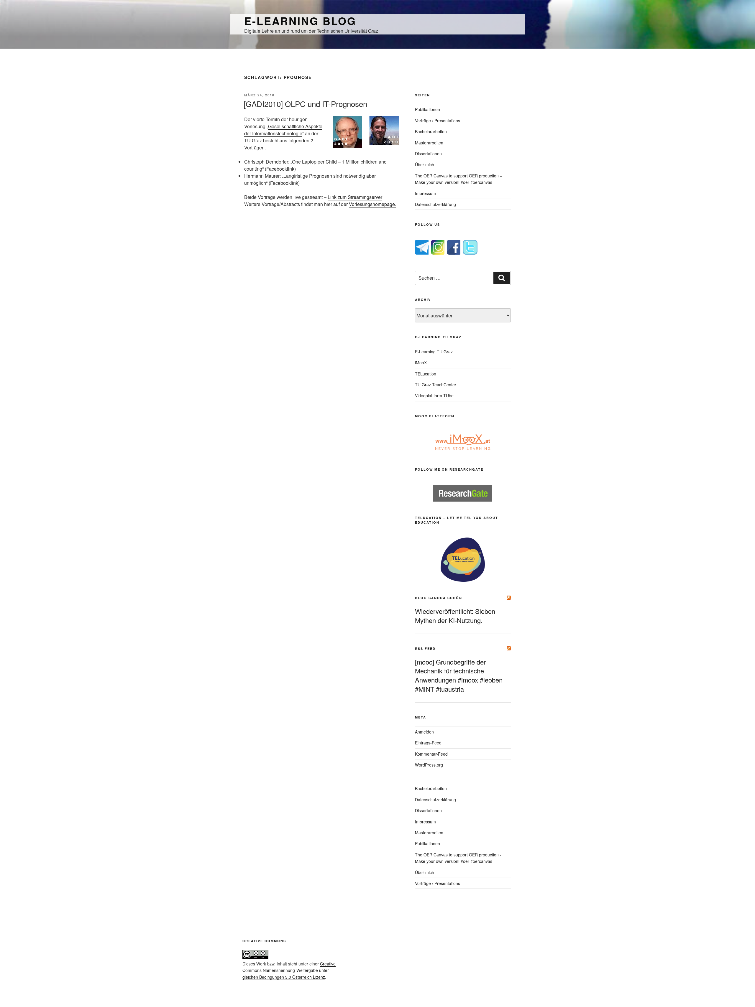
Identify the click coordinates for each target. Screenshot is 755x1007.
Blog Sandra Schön (438, 598)
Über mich (424, 164)
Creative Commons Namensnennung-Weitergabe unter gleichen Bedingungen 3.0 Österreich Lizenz (289, 970)
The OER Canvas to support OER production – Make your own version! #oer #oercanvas (458, 179)
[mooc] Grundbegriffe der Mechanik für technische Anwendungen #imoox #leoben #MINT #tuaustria (459, 675)
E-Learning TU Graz (434, 352)
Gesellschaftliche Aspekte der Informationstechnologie (283, 130)
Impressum (425, 193)
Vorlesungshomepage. (372, 204)
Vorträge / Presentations (437, 120)
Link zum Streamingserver (355, 197)
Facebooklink (280, 168)
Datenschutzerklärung (435, 204)
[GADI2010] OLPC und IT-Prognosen (305, 103)
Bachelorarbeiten (431, 131)
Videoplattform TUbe (434, 395)
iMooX (421, 362)
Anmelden (424, 732)
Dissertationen (428, 153)
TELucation (425, 374)
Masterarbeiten (429, 143)
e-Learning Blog (300, 20)
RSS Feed (425, 648)
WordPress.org (429, 765)
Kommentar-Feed (431, 754)
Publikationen (427, 109)
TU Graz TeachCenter (435, 385)
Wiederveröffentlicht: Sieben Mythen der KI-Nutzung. (455, 615)
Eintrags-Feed (428, 743)
